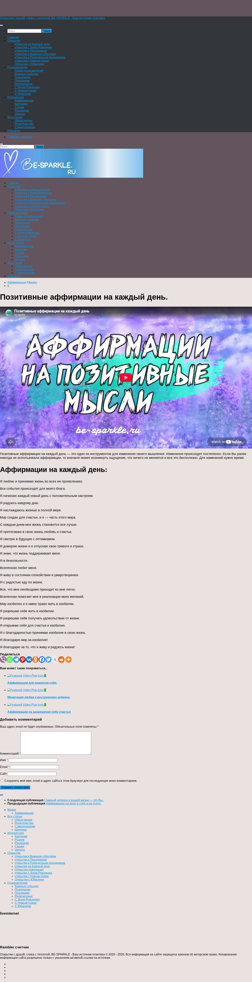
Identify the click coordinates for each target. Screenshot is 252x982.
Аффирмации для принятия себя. (32, 682)
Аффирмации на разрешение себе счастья (39, 711)
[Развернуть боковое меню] (1, 794)
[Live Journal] (55, 659)
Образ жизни (23, 120)
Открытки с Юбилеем (29, 64)
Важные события (26, 74)
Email (4, 766)
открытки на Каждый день (32, 44)
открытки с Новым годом (32, 60)
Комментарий (10, 753)
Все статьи (14, 117)
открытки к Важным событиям (35, 54)
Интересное (15, 97)
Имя (4, 760)
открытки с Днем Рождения (33, 47)
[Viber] (3, 659)
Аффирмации (24, 100)
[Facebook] (42, 659)
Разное (20, 839)
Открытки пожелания (29, 869)
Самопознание (25, 127)
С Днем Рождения (27, 87)
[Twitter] (48, 659)
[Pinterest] (22, 659)
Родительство (24, 123)
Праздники (22, 80)
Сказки (19, 107)
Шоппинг (21, 829)
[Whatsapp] (9, 659)
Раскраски (22, 110)
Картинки (21, 103)
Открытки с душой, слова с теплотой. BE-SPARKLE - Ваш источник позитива (52, 18)
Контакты (13, 130)
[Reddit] (61, 659)
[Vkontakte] (29, 659)
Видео (32, 282)
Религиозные (24, 84)
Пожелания (22, 77)
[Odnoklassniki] (35, 659)
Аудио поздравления (29, 70)
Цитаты (20, 113)
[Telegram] (16, 659)
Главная (13, 37)
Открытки (13, 40)
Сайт (3, 773)
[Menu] (1, 25)
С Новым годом (25, 90)
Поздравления (17, 67)
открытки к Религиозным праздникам (40, 57)
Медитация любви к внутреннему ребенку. (38, 697)
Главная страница (19, 136)
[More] (69, 659)
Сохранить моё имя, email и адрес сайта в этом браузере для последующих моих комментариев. (70, 780)
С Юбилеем (23, 94)
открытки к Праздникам (31, 50)
